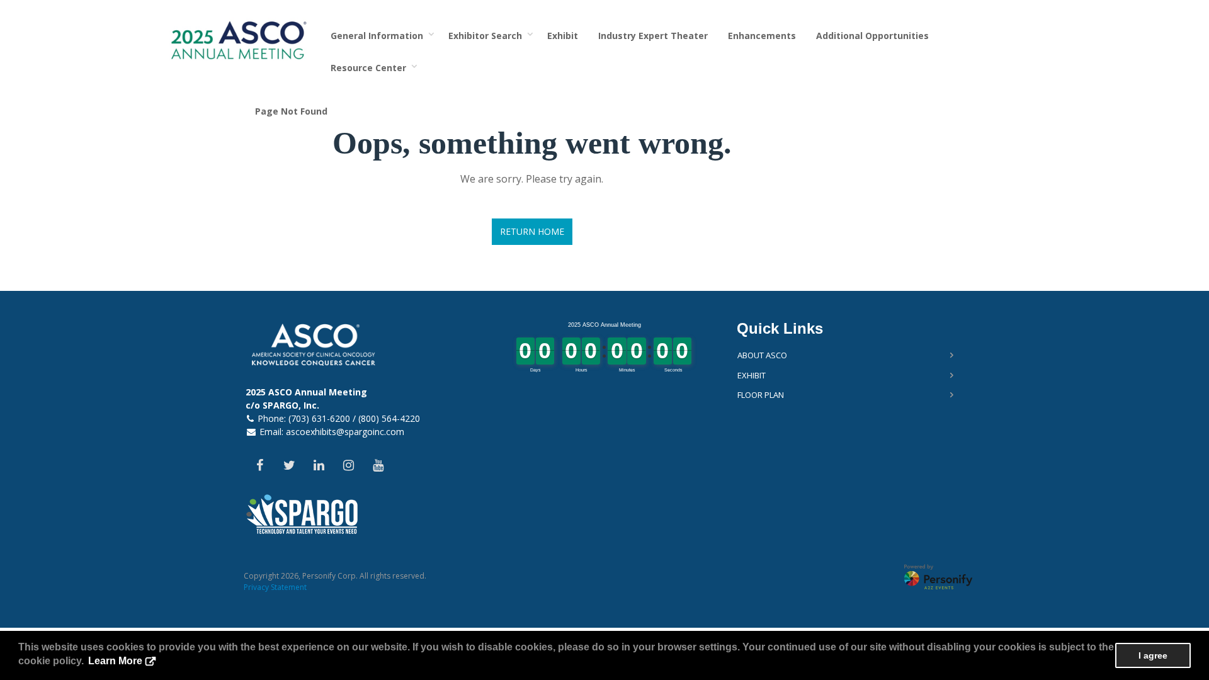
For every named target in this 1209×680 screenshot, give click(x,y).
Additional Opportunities (872, 36)
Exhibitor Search (487, 36)
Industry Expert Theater (653, 36)
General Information (379, 36)
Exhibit (562, 36)
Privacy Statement (275, 587)
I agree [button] (1152, 655)
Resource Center (371, 68)
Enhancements (762, 36)
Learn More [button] (115, 660)
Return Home (532, 231)
